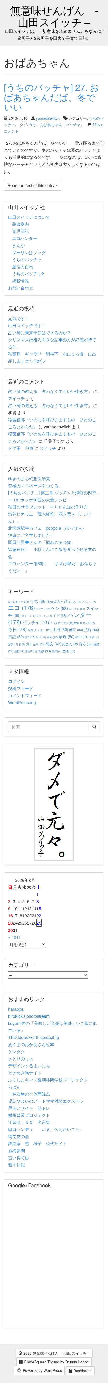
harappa (16, 1009)
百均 (25, 644)
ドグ (60, 615)
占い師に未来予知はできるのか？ (39, 333)
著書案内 (20, 224)
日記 (16, 636)
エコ (21, 607)
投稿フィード (20, 688)
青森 (44, 651)
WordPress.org (22, 702)
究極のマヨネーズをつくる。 (35, 486)
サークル (77, 609)
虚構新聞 (16, 1150)
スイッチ (16, 398)
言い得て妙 (18, 1158)
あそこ (22, 602)
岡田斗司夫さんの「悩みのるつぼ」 (41, 542)
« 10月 (14, 937)
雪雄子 (31, 651)
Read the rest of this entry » (32, 185)
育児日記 (20, 231)
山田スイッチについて (29, 217)
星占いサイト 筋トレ (29, 1108)
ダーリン (45, 616)
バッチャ (73, 124)
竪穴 (39, 644)
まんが (18, 245)
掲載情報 (20, 281)
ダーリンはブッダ (29, 252)
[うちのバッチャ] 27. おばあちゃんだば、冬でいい (51, 96)
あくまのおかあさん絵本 (31, 1044)
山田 (60, 629)
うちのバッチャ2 (28, 274)
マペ (68, 623)
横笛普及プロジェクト (29, 1115)
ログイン (16, 681)
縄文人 (70, 644)
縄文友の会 (18, 1136)
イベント (89, 601)
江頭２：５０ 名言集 (29, 1122)
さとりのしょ (20, 1059)
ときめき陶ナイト (25, 1073)
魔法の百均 (22, 267)
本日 (81, 637)
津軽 (94, 637)
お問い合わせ (20, 288)
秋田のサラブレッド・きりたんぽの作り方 (48, 507)
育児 (86, 644)
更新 (52, 637)
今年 (90, 623)
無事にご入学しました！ (31, 535)
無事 (13, 644)
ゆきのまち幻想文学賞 (29, 478)
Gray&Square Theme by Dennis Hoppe (56, 1361)
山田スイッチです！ (27, 325)
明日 (30, 637)
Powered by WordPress (42, 1370)
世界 (79, 623)
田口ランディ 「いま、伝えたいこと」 (48, 1129)
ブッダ (56, 623)
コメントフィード (25, 695)
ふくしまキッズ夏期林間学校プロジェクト (48, 1080)
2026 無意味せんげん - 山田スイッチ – (56, 1353)
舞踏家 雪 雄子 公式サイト (37, 1143)
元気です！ (18, 318)
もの (76, 602)
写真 (33, 630)
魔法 (68, 651)
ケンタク (16, 1051)
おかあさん (59, 601)
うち (32, 124)
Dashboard (82, 1370)
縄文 (53, 643)
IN (11, 601)
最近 (66, 636)
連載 (19, 651)
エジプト (43, 608)
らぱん (14, 1087)
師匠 (76, 629)
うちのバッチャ (26, 259)
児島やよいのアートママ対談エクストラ (46, 1101)
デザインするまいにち (29, 1066)
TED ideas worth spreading (33, 1037)
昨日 (41, 637)
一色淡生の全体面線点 (29, 1094)
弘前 (91, 629)
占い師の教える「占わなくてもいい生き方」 (50, 391)
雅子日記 (16, 1165)
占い (45, 630)
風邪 (56, 651)
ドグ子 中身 (20, 448)
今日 (17, 629)
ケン (59, 608)
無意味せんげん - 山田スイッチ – (54, 16)
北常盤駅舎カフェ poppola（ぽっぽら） (47, 528)
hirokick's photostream (29, 1016)
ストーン (30, 616)
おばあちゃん (51, 124)
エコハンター (24, 238)
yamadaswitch (48, 118)
